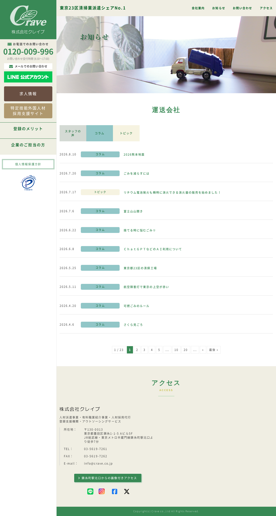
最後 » (213, 349)
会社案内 (198, 8)
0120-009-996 (28, 51)
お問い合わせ (242, 8)
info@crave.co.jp (98, 463)
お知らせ (218, 8)
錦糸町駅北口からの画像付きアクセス (109, 478)
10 (176, 349)
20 (186, 349)
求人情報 (28, 94)
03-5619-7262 (95, 456)
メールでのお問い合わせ (31, 66)
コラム (99, 133)
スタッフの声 (73, 133)
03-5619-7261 (95, 448)
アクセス (266, 8)
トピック (126, 133)
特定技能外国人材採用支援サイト (28, 111)
